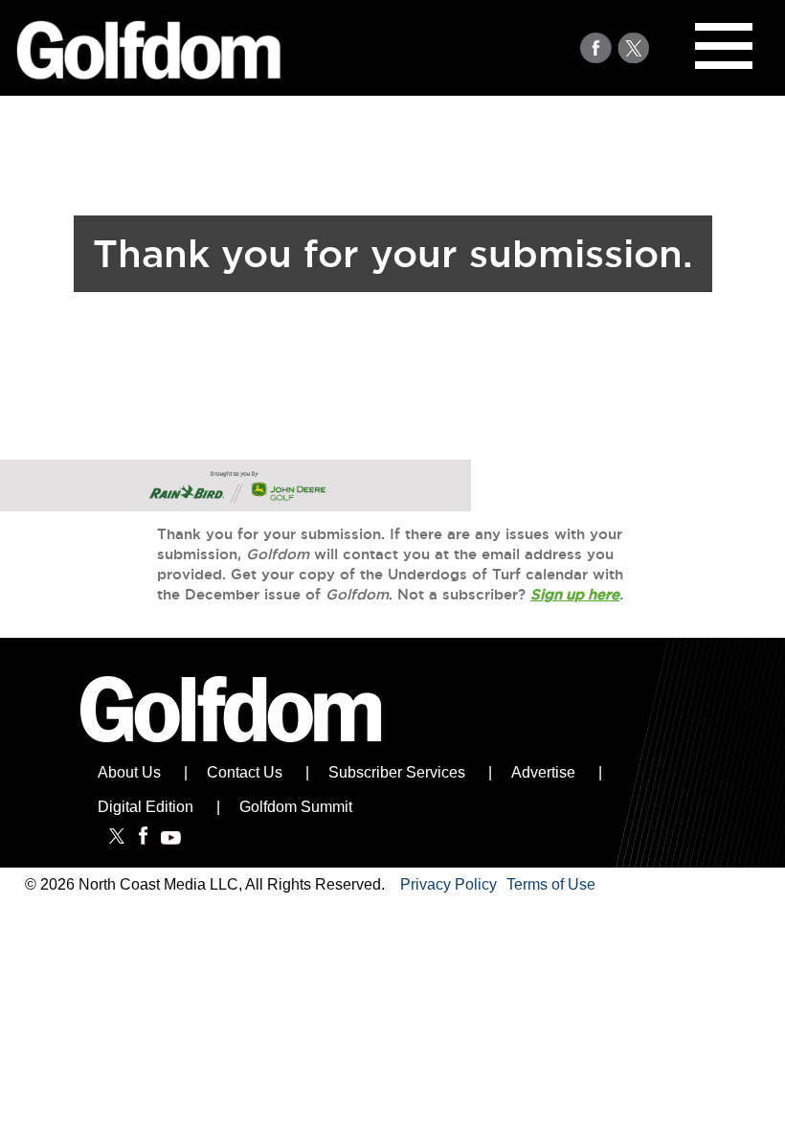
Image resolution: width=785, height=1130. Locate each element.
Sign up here (574, 594)
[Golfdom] (231, 749)
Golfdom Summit (295, 807)
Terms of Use (550, 885)
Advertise (543, 772)
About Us (129, 772)
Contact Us (244, 772)
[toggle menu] (724, 46)
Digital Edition (145, 807)
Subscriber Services (396, 772)
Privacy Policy (448, 885)
